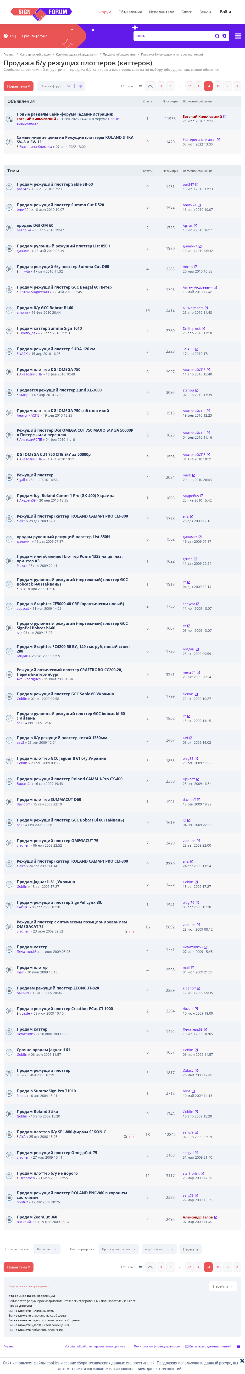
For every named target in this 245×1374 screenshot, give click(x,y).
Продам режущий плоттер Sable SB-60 (55, 184)
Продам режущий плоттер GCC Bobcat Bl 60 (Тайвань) (70, 820)
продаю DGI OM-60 (35, 225)
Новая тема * (18, 86)
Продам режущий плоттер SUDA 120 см (56, 349)
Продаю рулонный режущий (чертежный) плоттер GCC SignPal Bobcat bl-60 (72, 626)
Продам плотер (32, 967)
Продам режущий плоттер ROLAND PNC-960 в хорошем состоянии (72, 1195)
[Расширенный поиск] (224, 36)
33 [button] (198, 86)
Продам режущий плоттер (43, 1070)
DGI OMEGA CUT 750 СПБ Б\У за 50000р (54, 454)
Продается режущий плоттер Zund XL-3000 (59, 390)
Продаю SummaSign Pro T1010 (46, 1091)
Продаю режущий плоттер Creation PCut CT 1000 (65, 1008)
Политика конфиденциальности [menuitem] (157, 1346)
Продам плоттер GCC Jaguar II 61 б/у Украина (61, 758)
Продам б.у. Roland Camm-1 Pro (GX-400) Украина (66, 495)
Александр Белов (198, 1217)
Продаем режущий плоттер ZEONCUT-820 (58, 988)
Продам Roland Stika (37, 1111)
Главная (9, 1346)
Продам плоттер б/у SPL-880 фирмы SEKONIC (61, 1131)
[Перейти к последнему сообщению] (225, 116)
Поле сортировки (82, 1249)
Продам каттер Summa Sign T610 (49, 328)
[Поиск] (217, 36)
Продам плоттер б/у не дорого (47, 1173)
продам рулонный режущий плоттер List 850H (63, 536)
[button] (150, 86)
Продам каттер (32, 947)
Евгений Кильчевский (36, 119)
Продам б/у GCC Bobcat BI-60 (45, 307)
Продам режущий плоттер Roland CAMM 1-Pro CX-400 (69, 779)
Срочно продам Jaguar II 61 (43, 1049)
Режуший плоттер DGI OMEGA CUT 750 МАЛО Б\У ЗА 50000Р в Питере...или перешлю (75, 432)
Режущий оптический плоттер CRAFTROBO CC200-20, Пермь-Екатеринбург (69, 672)
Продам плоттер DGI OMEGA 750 (48, 369)
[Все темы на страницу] (140, 86)
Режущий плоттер (35, 475)
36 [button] (227, 86)
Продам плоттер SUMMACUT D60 (49, 799)
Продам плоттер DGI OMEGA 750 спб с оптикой (63, 410)
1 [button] (171, 86)
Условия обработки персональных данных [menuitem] (95, 1346)
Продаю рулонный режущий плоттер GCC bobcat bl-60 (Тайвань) (71, 716)
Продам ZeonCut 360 (37, 1217)
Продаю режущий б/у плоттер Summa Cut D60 (63, 266)
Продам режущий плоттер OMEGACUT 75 (57, 840)
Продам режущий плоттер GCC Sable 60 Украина (65, 694)
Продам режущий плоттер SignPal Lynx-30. (59, 902)
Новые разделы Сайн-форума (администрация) (65, 114)
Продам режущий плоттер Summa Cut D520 (60, 204)
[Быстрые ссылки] (238, 35)
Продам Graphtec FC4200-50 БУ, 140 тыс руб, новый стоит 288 (73, 649)
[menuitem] (10, 36)
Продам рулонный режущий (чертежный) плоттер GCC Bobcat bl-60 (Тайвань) (72, 582)
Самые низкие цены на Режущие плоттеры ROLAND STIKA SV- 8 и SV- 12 (75, 140)
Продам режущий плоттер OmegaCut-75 (57, 1152)
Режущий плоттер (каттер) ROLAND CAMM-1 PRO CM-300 (72, 516)
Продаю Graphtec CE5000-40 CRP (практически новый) (70, 603)
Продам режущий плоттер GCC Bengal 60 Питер (64, 287)
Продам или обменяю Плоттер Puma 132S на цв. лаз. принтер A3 (70, 559)
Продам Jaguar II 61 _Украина (46, 881)
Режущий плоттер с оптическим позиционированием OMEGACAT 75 (72, 924)
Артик (188, 225)
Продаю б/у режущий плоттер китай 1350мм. (63, 737)
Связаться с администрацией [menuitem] (210, 1346)
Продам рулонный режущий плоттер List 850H (63, 246)
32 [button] (189, 86)
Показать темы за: (16, 1249)
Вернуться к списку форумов (28, 1286)
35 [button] (218, 86)
